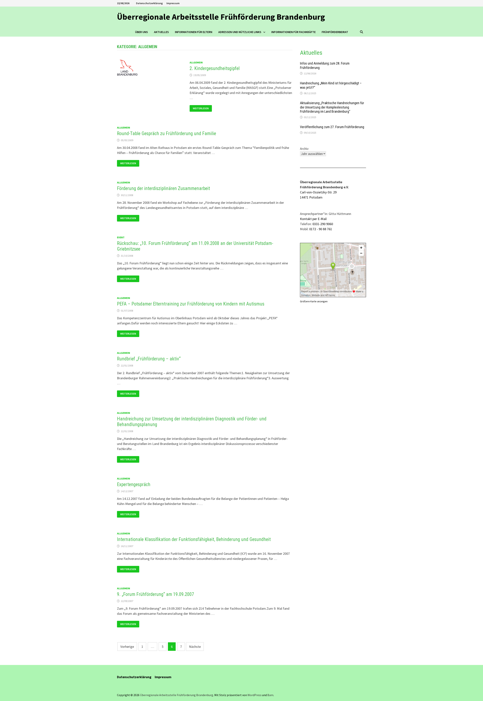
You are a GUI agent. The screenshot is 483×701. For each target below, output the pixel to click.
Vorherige (127, 646)
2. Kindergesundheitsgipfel (215, 68)
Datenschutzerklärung (149, 3)
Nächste (195, 646)
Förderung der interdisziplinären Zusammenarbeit (163, 188)
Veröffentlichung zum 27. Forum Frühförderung (332, 127)
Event (121, 237)
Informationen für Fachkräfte (293, 32)
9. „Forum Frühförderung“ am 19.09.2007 (155, 594)
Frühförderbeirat (335, 32)
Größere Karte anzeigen (314, 301)
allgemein (196, 62)
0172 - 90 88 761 (320, 229)
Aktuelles (161, 32)
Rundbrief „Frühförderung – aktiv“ (149, 359)
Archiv (304, 148)
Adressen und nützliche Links (239, 32)
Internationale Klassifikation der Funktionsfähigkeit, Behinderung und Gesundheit (194, 539)
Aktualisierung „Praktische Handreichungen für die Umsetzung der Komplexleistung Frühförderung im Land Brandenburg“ (332, 107)
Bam (270, 695)
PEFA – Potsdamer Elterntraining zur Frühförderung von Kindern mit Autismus (190, 304)
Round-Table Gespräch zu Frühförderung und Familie (166, 133)
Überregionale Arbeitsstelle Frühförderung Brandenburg (221, 17)
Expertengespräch (133, 484)
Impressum (173, 3)
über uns (141, 32)
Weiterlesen (202, 108)
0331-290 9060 (322, 224)
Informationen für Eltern (193, 32)
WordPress (254, 695)
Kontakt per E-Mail (313, 219)
